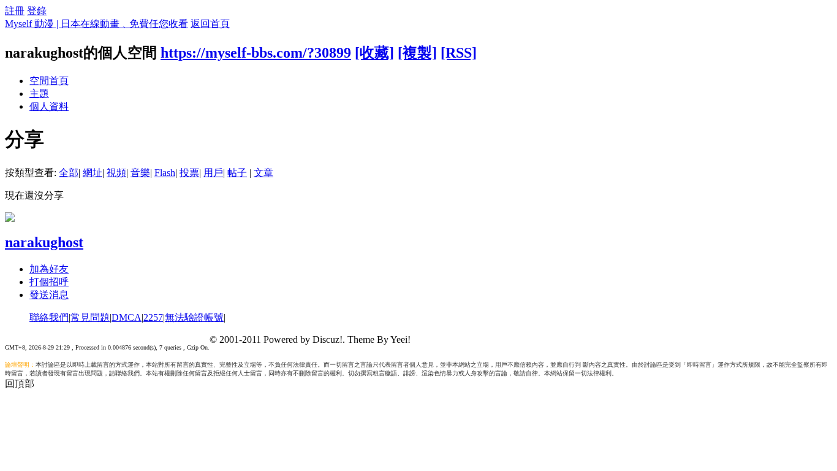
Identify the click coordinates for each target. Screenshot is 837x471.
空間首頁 (49, 80)
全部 (68, 172)
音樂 (140, 172)
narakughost (44, 242)
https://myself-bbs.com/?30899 (256, 53)
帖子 (237, 172)
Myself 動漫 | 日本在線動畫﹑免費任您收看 (96, 23)
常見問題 (90, 317)
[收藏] (374, 53)
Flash (164, 172)
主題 (39, 93)
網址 (92, 172)
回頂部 (19, 383)
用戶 (213, 172)
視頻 (116, 172)
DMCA (127, 317)
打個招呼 (49, 282)
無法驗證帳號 (194, 317)
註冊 (15, 11)
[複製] (417, 53)
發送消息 (49, 294)
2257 (153, 317)
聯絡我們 (49, 317)
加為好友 (49, 269)
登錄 (37, 11)
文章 (263, 172)
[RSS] (459, 53)
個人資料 (49, 106)
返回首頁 (210, 23)
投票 (189, 172)
